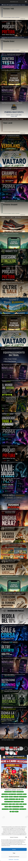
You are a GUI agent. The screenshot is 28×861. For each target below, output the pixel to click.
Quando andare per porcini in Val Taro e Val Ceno (11, 315)
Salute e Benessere (15, 806)
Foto (17, 799)
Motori (10, 804)
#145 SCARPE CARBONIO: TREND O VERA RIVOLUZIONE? (10, 561)
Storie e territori (16, 809)
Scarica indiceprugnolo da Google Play (9, 396)
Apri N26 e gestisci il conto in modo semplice (11, 478)
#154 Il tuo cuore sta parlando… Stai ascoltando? (11, 217)
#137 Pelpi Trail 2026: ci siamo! (8, 739)
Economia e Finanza (22, 796)
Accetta (14, 849)
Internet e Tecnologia (9, 801)
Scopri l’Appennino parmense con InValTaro (10, 151)
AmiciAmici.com (14, 1)
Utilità (13, 811)
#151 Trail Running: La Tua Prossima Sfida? (10, 298)
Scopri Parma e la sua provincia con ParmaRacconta (12, 102)
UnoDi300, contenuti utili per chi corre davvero (11, 413)
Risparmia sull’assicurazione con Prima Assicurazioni (12, 184)
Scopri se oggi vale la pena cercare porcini (10, 233)
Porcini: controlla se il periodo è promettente (11, 70)
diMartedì (11, 796)
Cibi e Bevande (19, 794)
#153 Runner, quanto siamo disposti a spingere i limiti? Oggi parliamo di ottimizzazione (13, 250)
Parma (21, 804)
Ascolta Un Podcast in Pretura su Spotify (10, 445)
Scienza (21, 806)
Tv (10, 811)
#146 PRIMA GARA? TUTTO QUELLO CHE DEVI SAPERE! (14, 543)
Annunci (14, 791)
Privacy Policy (16, 859)
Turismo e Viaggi (23, 809)
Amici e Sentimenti (8, 791)
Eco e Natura (16, 796)
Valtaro (16, 811)
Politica (6, 806)
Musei (14, 804)
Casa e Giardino (5, 794)
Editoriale (6, 799)
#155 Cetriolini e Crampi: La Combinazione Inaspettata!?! (13, 168)
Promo (10, 806)
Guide (22, 799)
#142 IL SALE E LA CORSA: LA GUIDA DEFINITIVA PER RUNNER (12, 626)
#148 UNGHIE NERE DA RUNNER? (9, 511)
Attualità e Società (20, 791)
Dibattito (6, 796)
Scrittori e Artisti (5, 809)
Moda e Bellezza (5, 804)
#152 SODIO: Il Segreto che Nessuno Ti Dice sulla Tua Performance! (12, 283)
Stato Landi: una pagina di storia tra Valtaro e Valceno (12, 119)
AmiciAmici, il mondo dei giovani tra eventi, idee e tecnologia (14, 380)
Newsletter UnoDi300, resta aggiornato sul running (12, 723)
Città (3, 796)
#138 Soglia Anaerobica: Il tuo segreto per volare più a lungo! (14, 707)
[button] (26, 837)
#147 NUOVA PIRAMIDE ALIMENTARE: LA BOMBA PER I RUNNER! (13, 528)
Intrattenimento (17, 801)
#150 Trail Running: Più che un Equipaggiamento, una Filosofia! (12, 348)
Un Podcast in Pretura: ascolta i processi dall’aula (11, 21)
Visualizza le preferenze (14, 856)
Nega (14, 853)
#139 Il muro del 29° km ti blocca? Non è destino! (11, 690)
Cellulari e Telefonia (12, 794)
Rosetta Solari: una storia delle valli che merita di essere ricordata (12, 38)
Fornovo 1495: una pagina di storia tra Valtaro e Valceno (14, 4)
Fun (19, 799)
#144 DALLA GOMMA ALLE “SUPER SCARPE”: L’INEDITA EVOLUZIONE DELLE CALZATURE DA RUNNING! (13, 593)
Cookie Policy (11, 859)
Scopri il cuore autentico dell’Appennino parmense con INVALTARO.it (12, 332)
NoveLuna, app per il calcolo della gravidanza (10, 86)
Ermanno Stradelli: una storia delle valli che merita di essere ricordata (13, 201)
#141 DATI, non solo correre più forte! (9, 641)
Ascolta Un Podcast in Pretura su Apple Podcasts (12, 266)
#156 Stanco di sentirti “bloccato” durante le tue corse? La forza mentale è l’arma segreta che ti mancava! (13, 54)
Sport (10, 809)
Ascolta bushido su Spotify (7, 494)
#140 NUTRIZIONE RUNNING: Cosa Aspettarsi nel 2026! (13, 674)
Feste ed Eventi (12, 799)
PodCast (24, 804)
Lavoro (22, 801)
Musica (17, 804)
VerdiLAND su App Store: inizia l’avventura (10, 135)
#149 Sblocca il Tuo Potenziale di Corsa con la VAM (12, 462)
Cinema (24, 794)
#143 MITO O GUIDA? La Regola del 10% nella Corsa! (13, 609)
